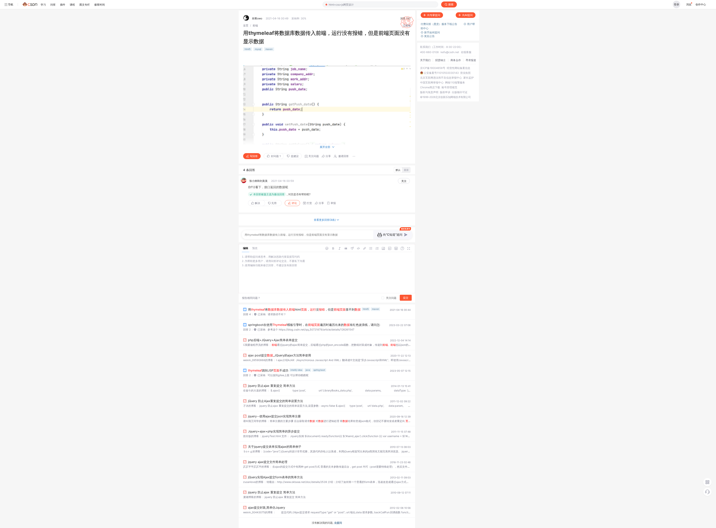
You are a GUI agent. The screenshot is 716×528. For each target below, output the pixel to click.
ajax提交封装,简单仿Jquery (266, 507)
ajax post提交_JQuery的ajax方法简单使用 (279, 355)
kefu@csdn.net (450, 52)
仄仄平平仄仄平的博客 (256, 466)
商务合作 (455, 60)
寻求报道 (471, 60)
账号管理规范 (449, 87)
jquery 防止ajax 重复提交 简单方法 (271, 386)
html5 (247, 49)
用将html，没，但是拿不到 (304, 309)
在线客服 (466, 52)
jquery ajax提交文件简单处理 (267, 462)
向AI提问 (467, 15)
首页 (245, 25)
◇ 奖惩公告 (428, 36)
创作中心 (700, 4)
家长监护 (468, 77)
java (308, 370)
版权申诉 (445, 92)
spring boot (319, 370)
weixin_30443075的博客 (258, 512)
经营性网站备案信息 (458, 68)
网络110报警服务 (455, 82)
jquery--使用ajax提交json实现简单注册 (274, 416)
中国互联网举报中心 (432, 82)
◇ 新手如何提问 (430, 32)
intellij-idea (296, 370)
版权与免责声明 (429, 92)
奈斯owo (257, 18)
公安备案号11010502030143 (441, 72)
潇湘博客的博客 (252, 497)
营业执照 (465, 72)
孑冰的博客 (249, 405)
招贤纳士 (440, 60)
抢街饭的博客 (251, 436)
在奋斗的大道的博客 (255, 390)
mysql (258, 49)
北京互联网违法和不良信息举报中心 (441, 77)
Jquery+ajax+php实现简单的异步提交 (274, 431)
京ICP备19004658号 (432, 68)
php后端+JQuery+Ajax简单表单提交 (273, 340)
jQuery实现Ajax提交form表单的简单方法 (275, 477)
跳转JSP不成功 (268, 370)
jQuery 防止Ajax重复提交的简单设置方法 (275, 401)
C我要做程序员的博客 (255, 344)
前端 (255, 25)
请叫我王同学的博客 (255, 421)
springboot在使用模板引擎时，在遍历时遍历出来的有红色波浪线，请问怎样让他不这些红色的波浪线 (334, 325)
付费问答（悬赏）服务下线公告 (439, 24)
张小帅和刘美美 (258, 180)
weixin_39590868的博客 (258, 360)
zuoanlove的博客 (253, 481)
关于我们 (425, 60)
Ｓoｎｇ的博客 (251, 451)
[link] (245, 25)
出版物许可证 (459, 92)
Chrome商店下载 (430, 87)
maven (269, 49)
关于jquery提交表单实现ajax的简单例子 (274, 446)
